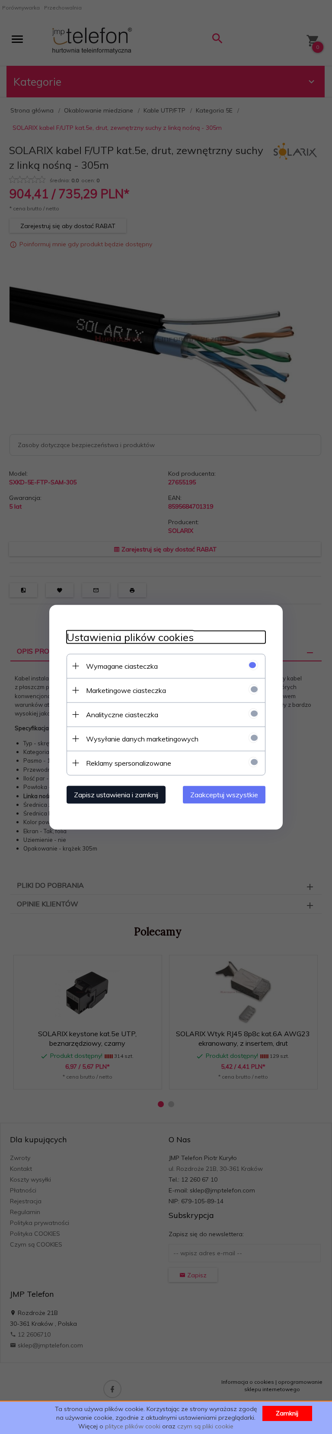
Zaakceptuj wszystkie (224, 794)
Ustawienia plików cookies (130, 637)
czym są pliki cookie (205, 1426)
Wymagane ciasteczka (122, 665)
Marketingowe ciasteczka (126, 690)
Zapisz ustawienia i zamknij (116, 794)
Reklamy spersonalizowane (128, 762)
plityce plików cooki (132, 1426)
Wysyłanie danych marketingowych (142, 738)
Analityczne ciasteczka (122, 714)
